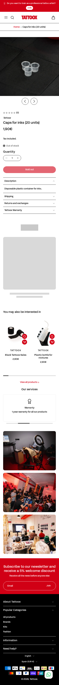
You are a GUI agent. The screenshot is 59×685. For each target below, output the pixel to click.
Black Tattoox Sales (15, 354)
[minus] (6, 157)
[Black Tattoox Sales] (15, 333)
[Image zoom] (29, 66)
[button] (29, 169)
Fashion (7, 631)
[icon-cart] (52, 17)
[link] (38, 382)
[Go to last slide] (25, 101)
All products (9, 617)
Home (17, 26)
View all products (28, 382)
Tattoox (33, 679)
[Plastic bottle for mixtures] (43, 333)
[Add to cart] (24, 342)
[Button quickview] (24, 336)
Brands (6, 621)
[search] (12, 17)
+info (29, 7)
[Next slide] (34, 101)
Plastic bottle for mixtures (43, 356)
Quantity (9, 152)
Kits (5, 626)
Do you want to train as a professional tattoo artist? (31, 3)
